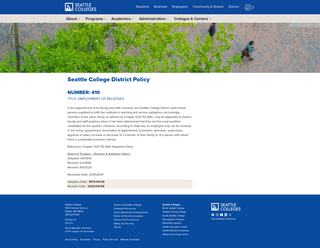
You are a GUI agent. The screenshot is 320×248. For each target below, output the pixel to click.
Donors (233, 7)
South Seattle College (173, 215)
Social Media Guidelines (223, 218)
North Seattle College (173, 208)
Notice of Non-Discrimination (128, 216)
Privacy (96, 239)
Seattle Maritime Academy (175, 230)
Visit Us (69, 223)
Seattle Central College (174, 211)
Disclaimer (85, 239)
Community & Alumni (208, 7)
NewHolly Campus (171, 223)
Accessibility (71, 239)
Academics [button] (121, 18)
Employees (180, 7)
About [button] (72, 18)
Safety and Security (124, 223)
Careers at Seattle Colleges (128, 204)
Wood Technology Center (175, 234)
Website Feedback (130, 239)
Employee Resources (125, 208)
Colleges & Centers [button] (191, 18)
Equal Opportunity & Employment (131, 212)
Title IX (117, 227)
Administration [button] (153, 18)
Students (142, 7)
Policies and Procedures (126, 219)
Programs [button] (95, 18)
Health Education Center (175, 226)
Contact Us (70, 219)
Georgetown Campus (173, 219)
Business (160, 7)
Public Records (110, 239)
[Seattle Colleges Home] (80, 7)
